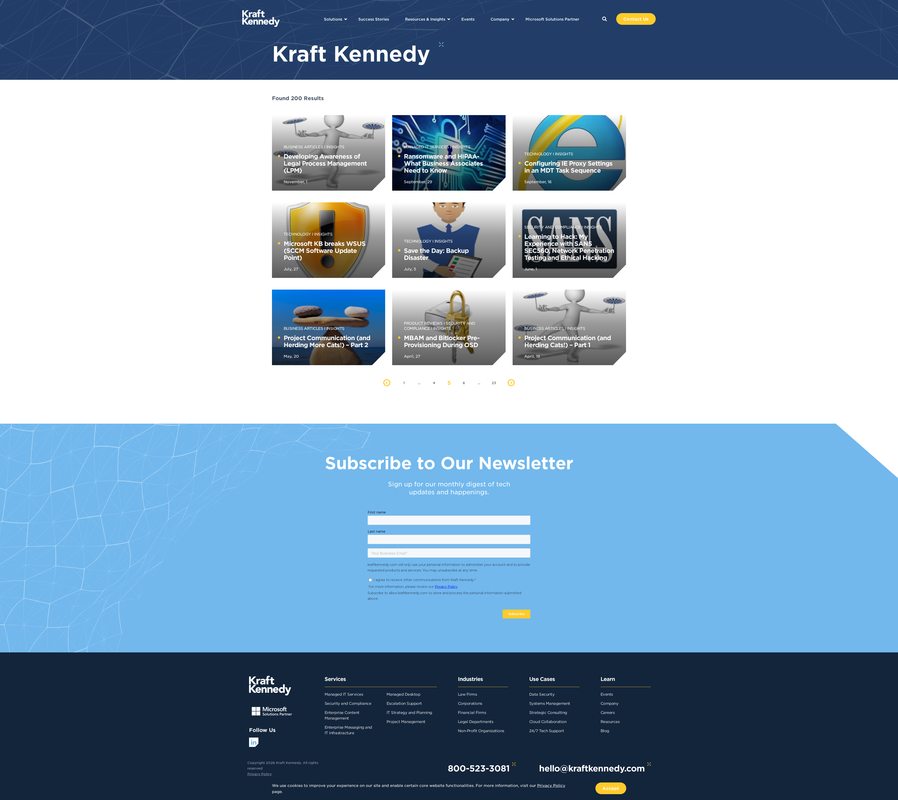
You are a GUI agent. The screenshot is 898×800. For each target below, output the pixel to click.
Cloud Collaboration (548, 721)
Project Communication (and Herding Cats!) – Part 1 (567, 341)
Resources (610, 721)
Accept (610, 788)
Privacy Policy (259, 774)
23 (494, 383)
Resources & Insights (425, 19)
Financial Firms (472, 712)
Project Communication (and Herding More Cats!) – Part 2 (327, 341)
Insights (335, 146)
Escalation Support (404, 703)
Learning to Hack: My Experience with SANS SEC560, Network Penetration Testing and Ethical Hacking (569, 247)
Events (467, 19)
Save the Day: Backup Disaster (436, 254)
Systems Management (549, 703)
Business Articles (303, 146)
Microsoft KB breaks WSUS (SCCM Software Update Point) (325, 250)
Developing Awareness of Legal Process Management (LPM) (325, 163)
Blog (605, 730)
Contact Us (636, 19)
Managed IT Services (426, 146)
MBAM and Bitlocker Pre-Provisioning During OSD (441, 341)
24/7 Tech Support (546, 730)
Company (500, 19)
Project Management (406, 721)
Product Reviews (423, 323)
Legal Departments (475, 721)
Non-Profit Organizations (481, 730)
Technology (538, 153)
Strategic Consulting (548, 712)
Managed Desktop (403, 694)
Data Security (542, 694)
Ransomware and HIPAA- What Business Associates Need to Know (443, 163)
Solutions (333, 19)
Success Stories (373, 19)
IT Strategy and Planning (409, 712)
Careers (608, 712)
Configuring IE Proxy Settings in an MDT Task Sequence (568, 167)
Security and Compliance (552, 227)
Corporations (470, 703)
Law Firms (467, 694)
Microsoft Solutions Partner (552, 19)
